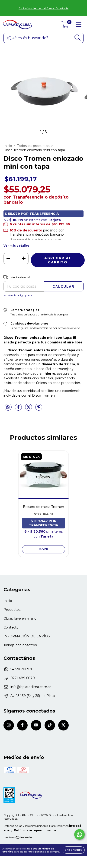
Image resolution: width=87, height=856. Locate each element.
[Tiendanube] (17, 837)
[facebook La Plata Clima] (22, 725)
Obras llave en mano (19, 618)
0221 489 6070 (22, 678)
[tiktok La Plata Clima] (50, 725)
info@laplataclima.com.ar (30, 687)
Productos (11, 610)
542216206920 (21, 669)
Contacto (11, 627)
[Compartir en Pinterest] (38, 409)
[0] (65, 26)
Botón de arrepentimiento (35, 830)
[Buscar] (77, 37)
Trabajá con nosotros (20, 645)
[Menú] (78, 24)
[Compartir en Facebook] (19, 409)
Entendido (74, 850)
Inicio (7, 146)
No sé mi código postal (18, 295)
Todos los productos (33, 146)
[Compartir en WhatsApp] (8, 407)
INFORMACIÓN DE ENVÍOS (26, 636)
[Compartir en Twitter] (29, 409)
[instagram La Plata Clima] (8, 725)
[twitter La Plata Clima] (63, 725)
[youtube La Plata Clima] (36, 725)
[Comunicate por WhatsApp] (79, 834)
